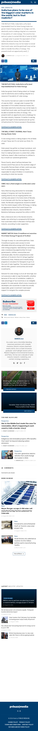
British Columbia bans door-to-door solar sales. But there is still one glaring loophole (21, 634)
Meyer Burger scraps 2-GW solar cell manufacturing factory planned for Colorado (16, 511)
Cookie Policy (13, 722)
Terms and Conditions (13, 724)
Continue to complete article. (11, 127)
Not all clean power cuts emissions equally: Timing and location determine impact (17, 611)
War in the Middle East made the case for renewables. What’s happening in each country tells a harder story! (18, 425)
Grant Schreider (8, 431)
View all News (18, 554)
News (2, 7)
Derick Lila (10, 55)
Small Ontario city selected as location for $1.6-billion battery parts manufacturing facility (25, 542)
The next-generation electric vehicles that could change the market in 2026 (24, 456)
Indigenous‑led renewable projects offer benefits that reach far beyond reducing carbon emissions (18, 441)
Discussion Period (9, 317)
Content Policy (27, 724)
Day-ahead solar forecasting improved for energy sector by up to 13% (18, 627)
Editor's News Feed (20, 317)
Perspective (8, 7)
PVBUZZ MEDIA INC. (24, 718)
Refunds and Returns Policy (19, 727)
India (28, 317)
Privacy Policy (24, 722)
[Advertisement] (15, 569)
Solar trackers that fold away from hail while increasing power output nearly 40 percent (22, 618)
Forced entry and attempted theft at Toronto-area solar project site (24, 526)
